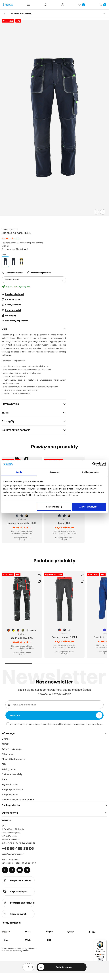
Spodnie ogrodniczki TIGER (22, 523)
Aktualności (7, 754)
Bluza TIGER (64, 523)
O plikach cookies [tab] (90, 472)
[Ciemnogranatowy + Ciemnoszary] (13, 262)
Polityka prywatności (12, 789)
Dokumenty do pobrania (16, 430)
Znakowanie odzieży (12, 774)
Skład (5, 412)
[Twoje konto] (62, 4)
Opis (4, 328)
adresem (99, 724)
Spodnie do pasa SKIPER (64, 637)
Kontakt (5, 744)
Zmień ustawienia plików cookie (18, 799)
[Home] (8, 4)
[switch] (100, 959)
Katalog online (9, 769)
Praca (4, 779)
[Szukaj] (45, 4)
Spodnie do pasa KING (22, 638)
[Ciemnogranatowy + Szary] (5, 261)
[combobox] (34, 279)
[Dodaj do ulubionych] (39, 575)
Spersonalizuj (52, 507)
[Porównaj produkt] (39, 581)
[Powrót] (4, 13)
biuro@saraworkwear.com (13, 854)
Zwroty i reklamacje (12, 749)
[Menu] (28, 4)
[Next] (102, 212)
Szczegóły (8, 421)
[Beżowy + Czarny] (21, 262)
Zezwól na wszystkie (88, 507)
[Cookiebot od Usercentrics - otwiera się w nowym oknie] (94, 464)
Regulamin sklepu (10, 784)
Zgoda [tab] (19, 472)
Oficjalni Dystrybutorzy (13, 759)
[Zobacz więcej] (104, 13)
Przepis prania (10, 404)
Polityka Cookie (10, 794)
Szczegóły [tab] (54, 472)
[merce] (25, 951)
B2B (4, 764)
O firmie (6, 738)
